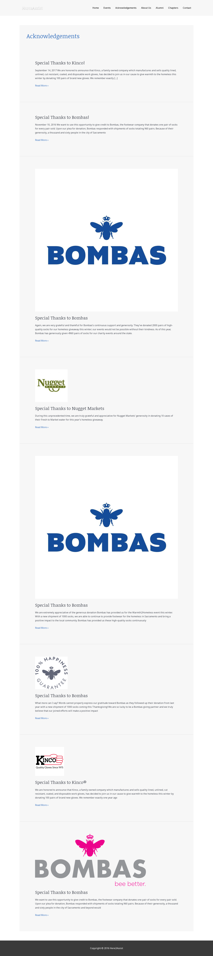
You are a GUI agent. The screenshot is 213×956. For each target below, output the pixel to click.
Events (107, 7)
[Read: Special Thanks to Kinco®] (49, 761)
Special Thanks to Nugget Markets (69, 408)
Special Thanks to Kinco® (61, 782)
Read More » (42, 85)
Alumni (160, 7)
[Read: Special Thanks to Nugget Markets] (51, 385)
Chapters (173, 7)
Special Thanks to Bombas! (62, 117)
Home (95, 7)
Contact (187, 7)
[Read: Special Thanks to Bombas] (106, 239)
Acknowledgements (125, 7)
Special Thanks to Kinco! (60, 63)
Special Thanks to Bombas (61, 318)
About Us (146, 7)
